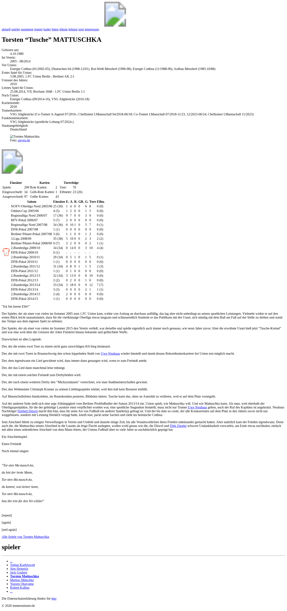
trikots (63, 29)
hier (54, 598)
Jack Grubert (18, 572)
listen (55, 29)
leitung (73, 29)
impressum (92, 29)
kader (47, 29)
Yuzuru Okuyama (22, 584)
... (11, 561)
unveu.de (24, 140)
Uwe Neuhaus (110, 353)
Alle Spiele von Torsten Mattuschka (25, 537)
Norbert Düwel (27, 411)
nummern (27, 29)
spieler (15, 29)
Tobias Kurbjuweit (22, 565)
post (81, 29)
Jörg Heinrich (19, 568)
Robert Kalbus (19, 587)
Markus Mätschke (22, 580)
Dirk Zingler (178, 426)
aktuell (6, 29)
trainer (38, 29)
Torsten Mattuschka (24, 576)
